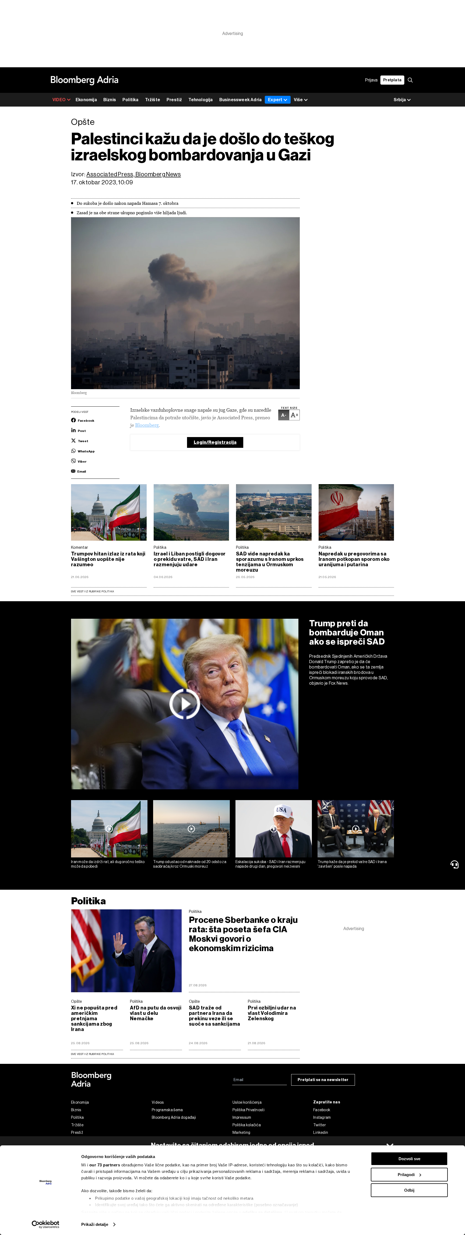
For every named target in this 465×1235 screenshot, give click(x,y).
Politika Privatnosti (248, 1110)
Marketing (241, 1132)
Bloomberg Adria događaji (174, 1117)
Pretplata (392, 80)
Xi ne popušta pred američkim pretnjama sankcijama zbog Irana (94, 1018)
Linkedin (320, 1132)
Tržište (152, 99)
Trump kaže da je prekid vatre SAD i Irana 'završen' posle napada (352, 864)
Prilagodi (406, 1174)
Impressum (241, 1117)
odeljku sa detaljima (262, 1212)
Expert (275, 99)
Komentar (79, 547)
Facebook (321, 1110)
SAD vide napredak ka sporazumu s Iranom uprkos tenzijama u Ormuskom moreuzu (270, 562)
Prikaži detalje (94, 1224)
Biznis (109, 99)
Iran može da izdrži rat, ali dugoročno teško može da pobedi (108, 864)
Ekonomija (86, 99)
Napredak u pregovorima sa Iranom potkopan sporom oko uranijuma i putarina (354, 559)
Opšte (76, 1001)
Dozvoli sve (409, 1158)
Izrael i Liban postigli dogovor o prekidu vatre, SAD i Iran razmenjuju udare (190, 559)
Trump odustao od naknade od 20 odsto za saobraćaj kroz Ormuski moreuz (189, 864)
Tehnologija (200, 99)
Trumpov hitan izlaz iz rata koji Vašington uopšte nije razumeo (108, 559)
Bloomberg (147, 425)
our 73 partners (104, 1165)
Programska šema (167, 1110)
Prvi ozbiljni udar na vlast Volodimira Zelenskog (272, 1013)
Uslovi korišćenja (247, 1102)
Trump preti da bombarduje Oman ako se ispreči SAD (347, 632)
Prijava (371, 80)
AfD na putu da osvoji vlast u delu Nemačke (155, 1013)
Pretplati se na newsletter (323, 1080)
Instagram (322, 1117)
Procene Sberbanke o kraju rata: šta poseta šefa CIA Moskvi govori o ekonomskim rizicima (243, 934)
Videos (158, 1102)
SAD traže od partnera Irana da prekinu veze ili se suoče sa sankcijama (214, 1016)
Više (298, 99)
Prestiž (174, 99)
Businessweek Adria (240, 99)
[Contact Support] (455, 864)
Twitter (319, 1125)
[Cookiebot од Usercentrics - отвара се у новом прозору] (45, 1224)
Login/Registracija (215, 442)
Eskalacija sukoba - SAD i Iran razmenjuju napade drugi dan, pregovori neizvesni (270, 864)
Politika (130, 99)
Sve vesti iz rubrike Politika (92, 591)
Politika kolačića (246, 1125)
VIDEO (59, 99)
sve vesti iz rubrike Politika (92, 1054)
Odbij (409, 1190)
